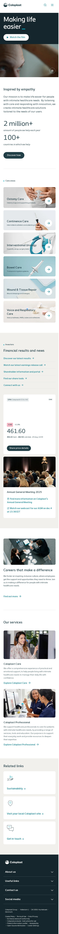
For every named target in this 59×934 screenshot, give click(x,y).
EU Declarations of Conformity (18, 919)
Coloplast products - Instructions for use (21, 921)
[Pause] (52, 70)
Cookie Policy (10, 916)
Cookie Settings (33, 926)
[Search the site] (45, 5)
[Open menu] (52, 5)
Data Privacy (33, 916)
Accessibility (34, 923)
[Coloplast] (29, 862)
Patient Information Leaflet (17, 923)
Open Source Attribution (16, 926)
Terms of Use (21, 916)
